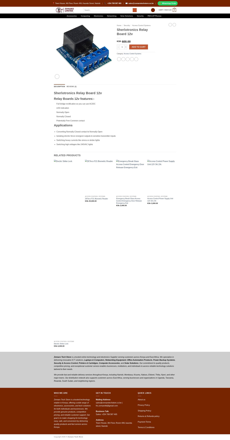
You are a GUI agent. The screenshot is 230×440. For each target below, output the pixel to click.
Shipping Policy (145, 411)
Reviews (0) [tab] (72, 86)
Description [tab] (59, 86)
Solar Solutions (126, 16)
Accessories (72, 16)
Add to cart (139, 47)
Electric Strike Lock (61, 344)
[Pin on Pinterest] (132, 59)
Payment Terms (144, 422)
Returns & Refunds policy (148, 416)
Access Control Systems (141, 25)
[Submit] (135, 10)
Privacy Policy (144, 405)
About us (142, 400)
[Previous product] (174, 24)
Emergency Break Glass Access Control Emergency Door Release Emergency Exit (129, 201)
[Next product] (170, 24)
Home (119, 25)
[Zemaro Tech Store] (67, 10)
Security (140, 16)
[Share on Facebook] (119, 59)
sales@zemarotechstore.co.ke (141, 3)
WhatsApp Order (169, 3)
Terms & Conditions (146, 427)
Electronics (98, 16)
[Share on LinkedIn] (136, 59)
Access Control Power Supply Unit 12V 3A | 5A (160, 200)
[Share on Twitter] (123, 59)
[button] (153, 10)
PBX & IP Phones (154, 16)
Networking (111, 16)
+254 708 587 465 (114, 3)
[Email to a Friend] (128, 59)
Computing (85, 16)
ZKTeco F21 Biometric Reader (96, 199)
